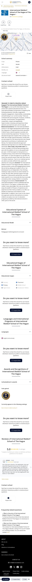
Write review (5, 479)
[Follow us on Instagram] (21, 567)
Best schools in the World (7, 555)
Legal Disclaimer (6, 571)
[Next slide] (30, 467)
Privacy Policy (16, 571)
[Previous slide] (1, 467)
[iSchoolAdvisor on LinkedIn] (11, 567)
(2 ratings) (20, 16)
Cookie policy (16, 573)
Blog (2, 544)
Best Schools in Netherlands (21, 5)
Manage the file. (11, 54)
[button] (16, 222)
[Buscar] (29, 2)
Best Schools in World (8, 5)
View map (5, 30)
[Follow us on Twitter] (14, 567)
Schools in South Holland (8, 6)
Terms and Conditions (6, 574)
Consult (18, 70)
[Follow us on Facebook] (18, 567)
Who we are (4, 542)
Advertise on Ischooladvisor (8, 547)
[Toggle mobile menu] (2, 2)
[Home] (1, 5)
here (8, 532)
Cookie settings (25, 571)
